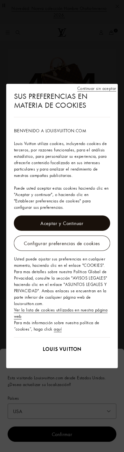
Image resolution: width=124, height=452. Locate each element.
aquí (58, 329)
